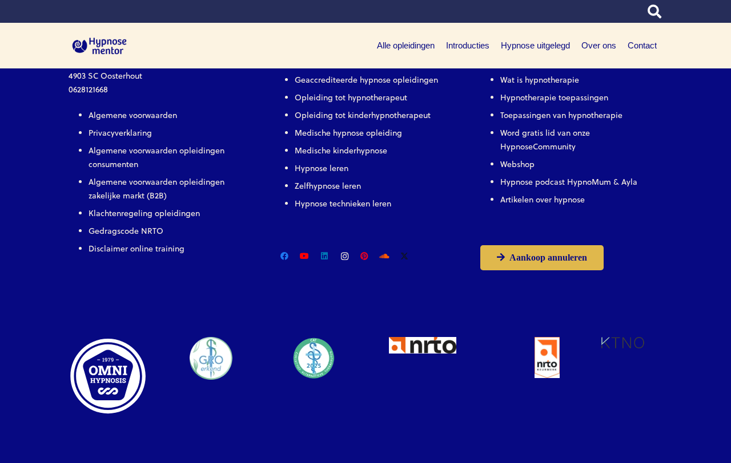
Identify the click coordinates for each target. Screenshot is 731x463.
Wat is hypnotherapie (539, 80)
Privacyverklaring (120, 133)
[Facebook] (285, 256)
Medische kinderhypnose (341, 150)
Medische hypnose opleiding (348, 133)
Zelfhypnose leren (328, 186)
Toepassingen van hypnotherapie (561, 115)
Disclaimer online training (136, 248)
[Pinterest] (365, 256)
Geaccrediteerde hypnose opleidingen (366, 80)
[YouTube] (305, 256)
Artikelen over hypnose (542, 199)
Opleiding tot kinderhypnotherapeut (363, 115)
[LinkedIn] (325, 256)
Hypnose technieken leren (343, 203)
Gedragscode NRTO (126, 231)
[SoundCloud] (385, 256)
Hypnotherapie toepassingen (554, 97)
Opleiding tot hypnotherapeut (351, 97)
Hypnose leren (321, 168)
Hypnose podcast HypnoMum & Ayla (568, 182)
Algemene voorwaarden (133, 115)
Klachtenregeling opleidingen (144, 213)
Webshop (517, 164)
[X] (405, 256)
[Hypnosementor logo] (99, 46)
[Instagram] (345, 256)
